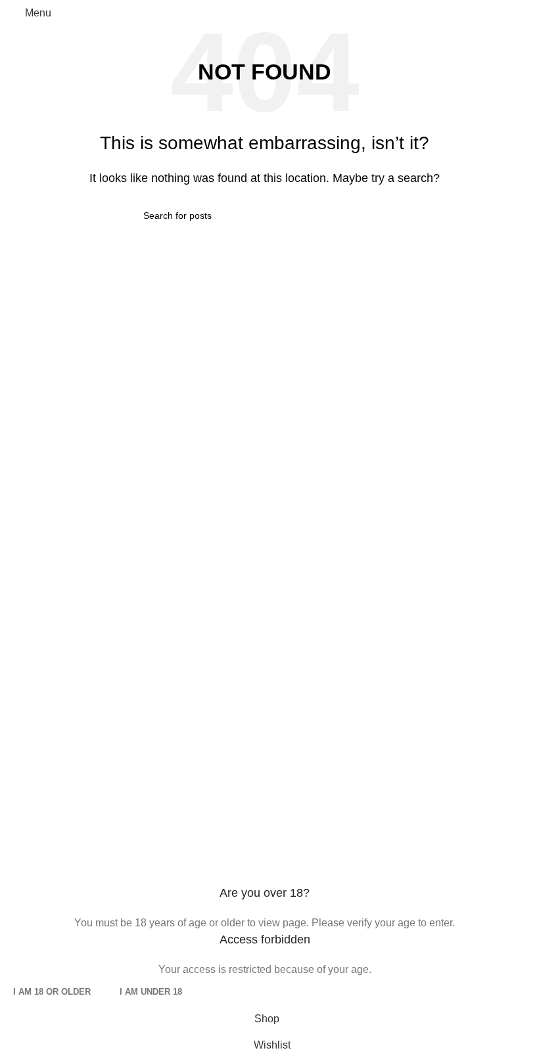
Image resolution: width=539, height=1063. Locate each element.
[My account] (514, 13)
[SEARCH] (381, 215)
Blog (285, 792)
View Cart (33, 736)
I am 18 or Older (52, 992)
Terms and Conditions (326, 646)
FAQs (288, 618)
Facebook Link (44, 674)
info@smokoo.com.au (92, 618)
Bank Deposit (306, 736)
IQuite (288, 674)
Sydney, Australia (94, 646)
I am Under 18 (151, 992)
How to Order (41, 764)
